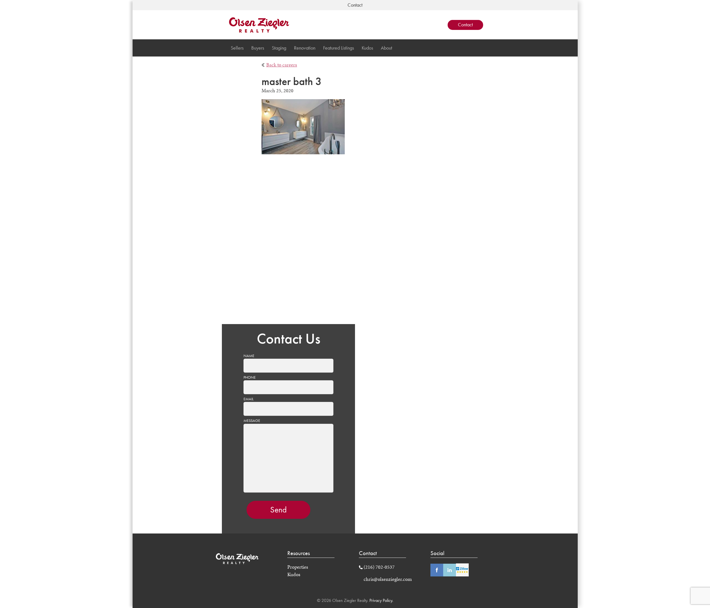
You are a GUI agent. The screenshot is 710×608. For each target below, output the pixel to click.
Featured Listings (338, 48)
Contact (465, 25)
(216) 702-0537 (379, 567)
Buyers (257, 48)
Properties (297, 567)
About (386, 48)
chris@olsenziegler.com (388, 579)
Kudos (367, 48)
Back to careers (281, 64)
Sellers (237, 48)
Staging (279, 48)
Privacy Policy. (380, 600)
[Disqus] (355, 243)
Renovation (304, 48)
